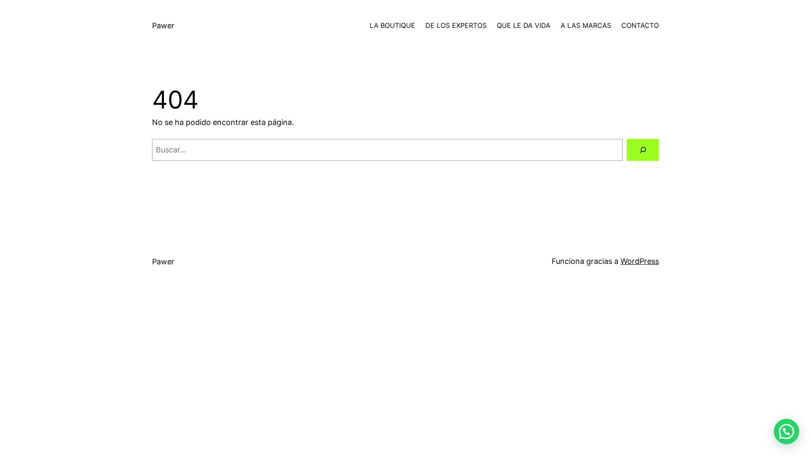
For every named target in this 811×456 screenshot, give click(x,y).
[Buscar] (643, 150)
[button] (786, 431)
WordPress (639, 261)
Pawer (163, 25)
